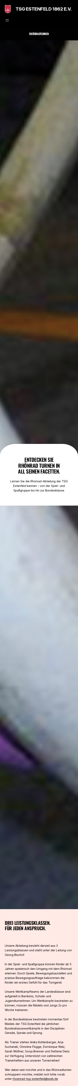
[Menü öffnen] (7, 20)
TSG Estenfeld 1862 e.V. (44, 9)
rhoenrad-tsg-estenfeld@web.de (35, 1078)
